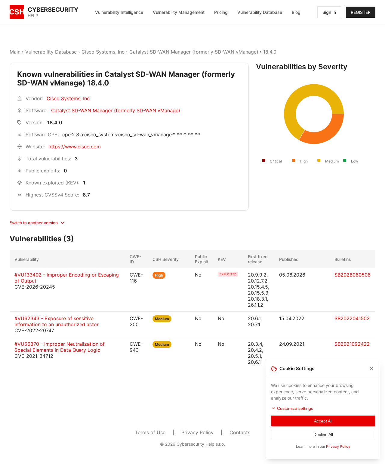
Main (15, 52)
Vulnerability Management (179, 12)
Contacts (239, 432)
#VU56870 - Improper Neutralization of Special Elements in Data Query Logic (59, 347)
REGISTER (361, 12)
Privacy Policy (197, 432)
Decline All (323, 434)
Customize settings (295, 408)
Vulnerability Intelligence (119, 12)
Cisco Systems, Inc (103, 52)
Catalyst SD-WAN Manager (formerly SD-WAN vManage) (193, 52)
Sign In (329, 12)
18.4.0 (269, 52)
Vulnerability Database (259, 12)
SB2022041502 (352, 318)
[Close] (371, 368)
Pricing (221, 12)
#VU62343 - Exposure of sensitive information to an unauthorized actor (56, 321)
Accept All (323, 421)
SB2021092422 (352, 344)
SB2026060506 (352, 275)
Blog (296, 12)
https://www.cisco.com (74, 147)
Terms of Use (150, 432)
